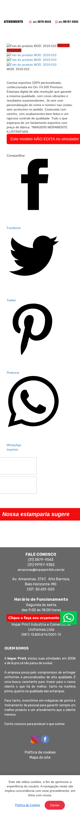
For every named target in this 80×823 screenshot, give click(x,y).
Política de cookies (40, 752)
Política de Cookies (27, 805)
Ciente (54, 805)
